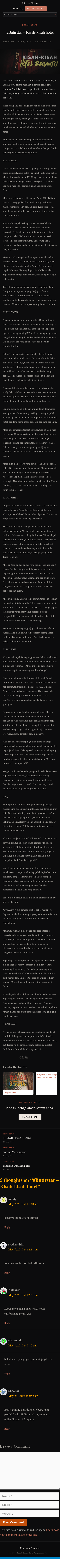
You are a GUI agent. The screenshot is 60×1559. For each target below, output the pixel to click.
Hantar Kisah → (36, 9)
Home (15, 9)
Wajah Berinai (10, 1092)
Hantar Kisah (30, 1117)
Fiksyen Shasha (30, 3)
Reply (7, 1227)
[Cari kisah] (21, 9)
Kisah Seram (30, 25)
